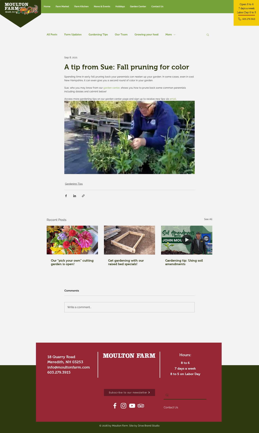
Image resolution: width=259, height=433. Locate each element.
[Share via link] (83, 195)
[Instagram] (123, 405)
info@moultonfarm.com (68, 367)
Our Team (121, 34)
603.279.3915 (59, 372)
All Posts (52, 34)
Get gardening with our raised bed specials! (126, 262)
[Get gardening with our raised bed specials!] (129, 240)
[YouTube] (132, 405)
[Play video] (129, 137)
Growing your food (146, 34)
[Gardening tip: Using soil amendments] (186, 240)
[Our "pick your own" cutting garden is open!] (72, 240)
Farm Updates (73, 34)
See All (208, 219)
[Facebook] (115, 405)
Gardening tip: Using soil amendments (184, 262)
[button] (102, 6)
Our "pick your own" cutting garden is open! (72, 262)
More (168, 34)
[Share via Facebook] (66, 195)
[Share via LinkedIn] (74, 195)
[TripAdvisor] (140, 405)
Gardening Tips (98, 34)
